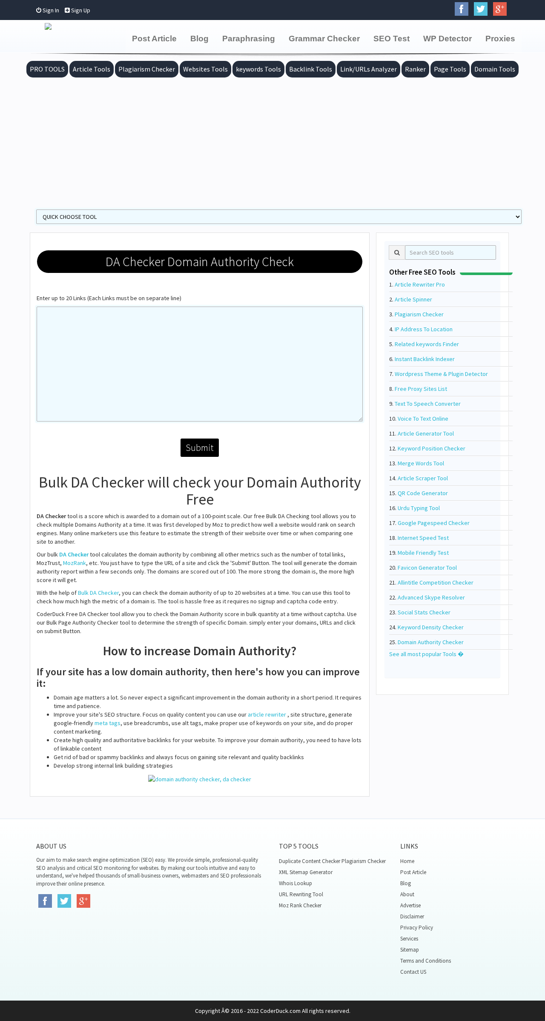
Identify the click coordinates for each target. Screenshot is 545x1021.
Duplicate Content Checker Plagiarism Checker (332, 861)
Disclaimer (412, 916)
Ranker (415, 69)
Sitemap (409, 949)
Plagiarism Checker (146, 69)
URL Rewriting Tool (301, 894)
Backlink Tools (310, 69)
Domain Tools (494, 69)
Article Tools (91, 69)
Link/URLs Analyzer (368, 69)
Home (407, 861)
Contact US (413, 971)
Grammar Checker (324, 38)
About (407, 894)
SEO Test (391, 38)
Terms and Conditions (425, 960)
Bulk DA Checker (98, 593)
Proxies (500, 38)
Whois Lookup (295, 883)
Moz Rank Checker (300, 905)
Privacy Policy (416, 927)
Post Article (154, 38)
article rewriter (267, 714)
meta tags (107, 723)
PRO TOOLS (47, 69)
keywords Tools (258, 69)
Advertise (410, 905)
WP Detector (447, 38)
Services (409, 938)
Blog (199, 38)
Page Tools (450, 69)
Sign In (50, 10)
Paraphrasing (248, 38)
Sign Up (80, 10)
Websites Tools (205, 69)
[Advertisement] (272, 141)
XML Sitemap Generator (306, 872)
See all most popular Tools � (426, 654)
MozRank (74, 563)
